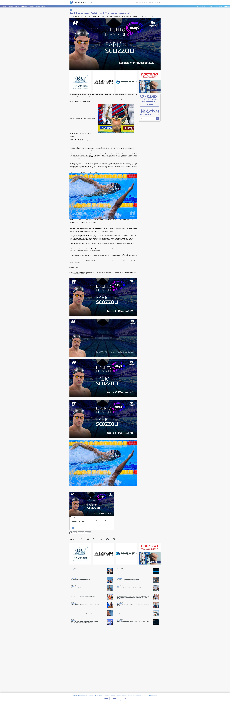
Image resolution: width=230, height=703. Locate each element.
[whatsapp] (114, 539)
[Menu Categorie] (159, 2)
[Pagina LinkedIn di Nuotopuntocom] (94, 2)
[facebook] (81, 539)
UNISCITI (150, 104)
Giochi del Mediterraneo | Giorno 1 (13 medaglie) (190, 6)
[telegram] (107, 539)
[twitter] (94, 539)
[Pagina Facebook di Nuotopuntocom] (88, 2)
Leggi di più (125, 698)
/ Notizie (88, 9)
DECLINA (115, 698)
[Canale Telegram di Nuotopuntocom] (97, 2)
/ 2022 (98, 9)
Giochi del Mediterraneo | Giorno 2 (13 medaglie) (163, 6)
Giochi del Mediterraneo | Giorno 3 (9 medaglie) (136, 6)
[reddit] (87, 539)
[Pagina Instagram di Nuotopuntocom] (91, 2)
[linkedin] (101, 539)
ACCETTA (105, 698)
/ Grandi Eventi (93, 9)
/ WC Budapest (103, 9)
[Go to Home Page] (85, 9)
